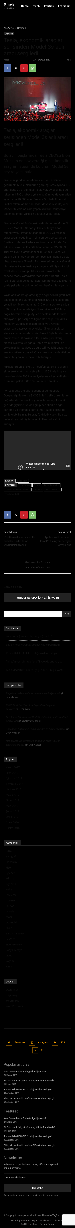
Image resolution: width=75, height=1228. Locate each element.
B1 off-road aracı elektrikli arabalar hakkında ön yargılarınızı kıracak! (19, 541)
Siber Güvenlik (14, 944)
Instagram (43, 1042)
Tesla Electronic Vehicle (17, 489)
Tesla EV (37, 489)
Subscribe (37, 1188)
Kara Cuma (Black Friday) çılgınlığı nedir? (29, 636)
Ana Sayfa (9, 28)
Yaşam (10, 961)
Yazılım (10, 966)
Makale (10, 911)
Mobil (9, 917)
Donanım (11, 862)
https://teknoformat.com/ (37, 567)
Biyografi (11, 856)
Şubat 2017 (12, 811)
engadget (22, 480)
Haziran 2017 (13, 789)
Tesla (37, 485)
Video (9, 955)
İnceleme (11, 895)
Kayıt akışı (11, 995)
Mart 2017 (12, 806)
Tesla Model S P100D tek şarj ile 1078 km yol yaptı (34, 670)
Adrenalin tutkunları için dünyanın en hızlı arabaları (35, 729)
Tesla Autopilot (51, 485)
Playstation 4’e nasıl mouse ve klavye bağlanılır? (33, 693)
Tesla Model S (53, 489)
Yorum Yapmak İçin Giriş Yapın (37, 597)
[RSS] (55, 1043)
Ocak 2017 (12, 817)
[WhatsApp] (32, 68)
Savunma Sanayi (15, 933)
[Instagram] (32, 1043)
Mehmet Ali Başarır (20, 59)
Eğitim (9, 867)
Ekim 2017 (12, 773)
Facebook (20, 1042)
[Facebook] (7, 68)
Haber (9, 889)
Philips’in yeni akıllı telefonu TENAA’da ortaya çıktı (34, 661)
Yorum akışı (12, 1000)
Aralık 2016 (12, 822)
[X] (15, 68)
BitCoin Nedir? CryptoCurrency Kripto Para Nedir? (34, 644)
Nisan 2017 (12, 800)
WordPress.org (14, 1006)
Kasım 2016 (13, 828)
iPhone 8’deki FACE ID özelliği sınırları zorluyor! (32, 653)
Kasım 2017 (13, 767)
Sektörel (10, 939)
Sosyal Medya (14, 950)
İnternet (10, 900)
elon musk (25, 485)
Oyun (9, 928)
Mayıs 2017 (12, 795)
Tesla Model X (12, 494)
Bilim (9, 851)
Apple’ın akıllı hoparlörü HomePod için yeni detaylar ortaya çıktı (55, 541)
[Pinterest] (24, 68)
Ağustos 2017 (14, 778)
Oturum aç (12, 989)
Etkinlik (10, 878)
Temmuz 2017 (14, 784)
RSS (63, 1042)
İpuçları (10, 906)
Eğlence (10, 873)
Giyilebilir (11, 884)
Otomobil (22, 28)
